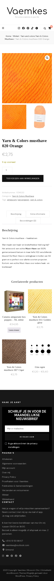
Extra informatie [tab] (37, 214)
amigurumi (12, 199)
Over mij (6, 472)
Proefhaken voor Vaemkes (15, 481)
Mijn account (8, 468)
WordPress (20, 576)
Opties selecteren (40, 350)
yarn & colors (36, 199)
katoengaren (23, 199)
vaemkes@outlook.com (17, 545)
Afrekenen (7, 459)
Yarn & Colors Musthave (23, 196)
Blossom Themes (18, 573)
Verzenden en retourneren (15, 490)
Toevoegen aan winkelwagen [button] (40, 303)
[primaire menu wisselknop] (3, 28)
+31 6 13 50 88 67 (14, 540)
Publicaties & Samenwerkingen (17, 485)
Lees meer (14, 330)
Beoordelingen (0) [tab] (28, 220)
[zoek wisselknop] (45, 28)
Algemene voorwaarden (14, 463)
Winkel (5, 494)
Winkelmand (8, 499)
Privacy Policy (9, 476)
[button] (47, 57)
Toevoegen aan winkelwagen (22, 178)
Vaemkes (27, 11)
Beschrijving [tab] (16, 214)
